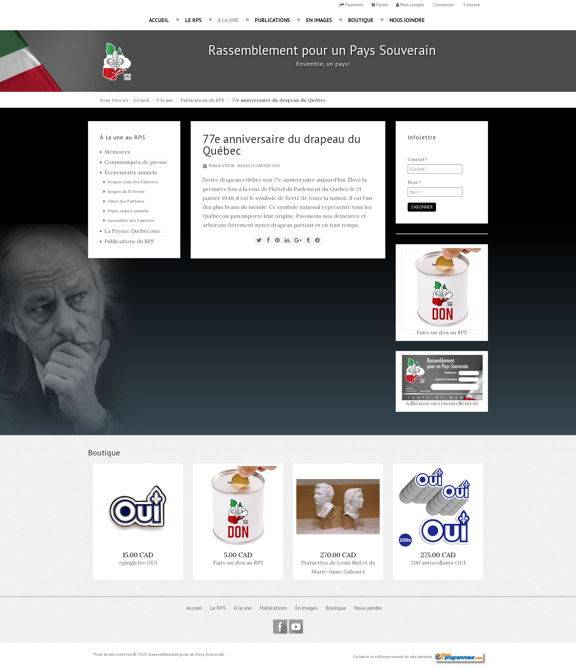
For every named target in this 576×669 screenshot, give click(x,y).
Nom (414, 182)
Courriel (418, 159)
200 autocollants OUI (438, 562)
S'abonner (422, 207)
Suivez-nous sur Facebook (280, 626)
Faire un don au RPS (442, 332)
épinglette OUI (138, 562)
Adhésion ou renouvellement (442, 403)
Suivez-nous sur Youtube (296, 626)
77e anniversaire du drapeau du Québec (282, 144)
